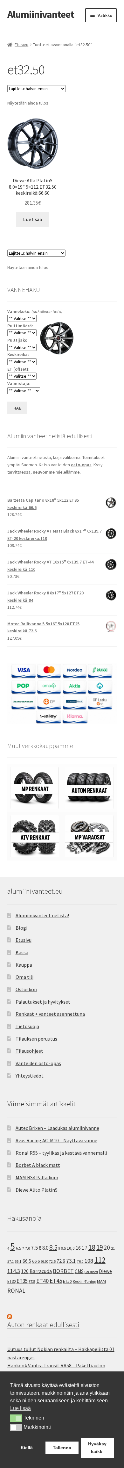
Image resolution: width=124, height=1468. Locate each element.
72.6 (61, 1261)
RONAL (16, 1290)
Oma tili (24, 977)
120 (25, 1271)
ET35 (22, 1280)
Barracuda (41, 1271)
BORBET (63, 1271)
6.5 (18, 1248)
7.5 (34, 1247)
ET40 (42, 1280)
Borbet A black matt (38, 1165)
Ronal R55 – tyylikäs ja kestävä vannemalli (61, 1153)
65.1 (18, 1261)
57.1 (10, 1261)
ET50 (67, 1281)
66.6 (36, 1261)
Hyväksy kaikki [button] (97, 1447)
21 (113, 1248)
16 (78, 1248)
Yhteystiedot (30, 1075)
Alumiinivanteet (40, 14)
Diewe (105, 1271)
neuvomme (44, 472)
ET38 (32, 1281)
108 (89, 1260)
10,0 (71, 1248)
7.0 (27, 1248)
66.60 (44, 1261)
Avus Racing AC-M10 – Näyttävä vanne (56, 1140)
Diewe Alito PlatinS (37, 1190)
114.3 (13, 1271)
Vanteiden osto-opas (38, 1063)
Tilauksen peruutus (36, 1039)
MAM (101, 1281)
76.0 (80, 1261)
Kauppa (24, 965)
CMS (79, 1271)
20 (107, 1247)
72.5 (52, 1261)
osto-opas (81, 465)
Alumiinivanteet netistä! (42, 915)
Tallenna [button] (62, 1447)
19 (99, 1247)
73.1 (71, 1260)
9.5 (63, 1248)
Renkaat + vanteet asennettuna (50, 1014)
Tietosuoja (27, 1026)
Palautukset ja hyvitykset (43, 1002)
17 (84, 1247)
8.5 (53, 1247)
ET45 (56, 1280)
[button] (16, 1417)
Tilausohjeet (29, 1051)
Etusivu (21, 44)
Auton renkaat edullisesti (43, 1324)
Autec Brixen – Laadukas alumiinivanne (57, 1128)
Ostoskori (26, 989)
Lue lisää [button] (20, 1408)
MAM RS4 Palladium (37, 1177)
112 (100, 1260)
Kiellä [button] (27, 1447)
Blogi (21, 928)
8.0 (45, 1247)
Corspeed (91, 1272)
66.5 (27, 1261)
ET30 (11, 1281)
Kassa (22, 952)
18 (91, 1247)
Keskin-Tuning (84, 1281)
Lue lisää (32, 219)
